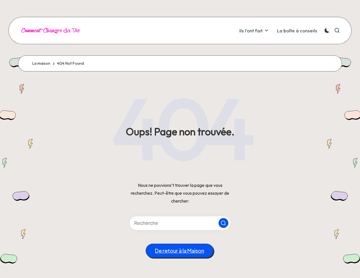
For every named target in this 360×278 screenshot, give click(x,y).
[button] (223, 223)
